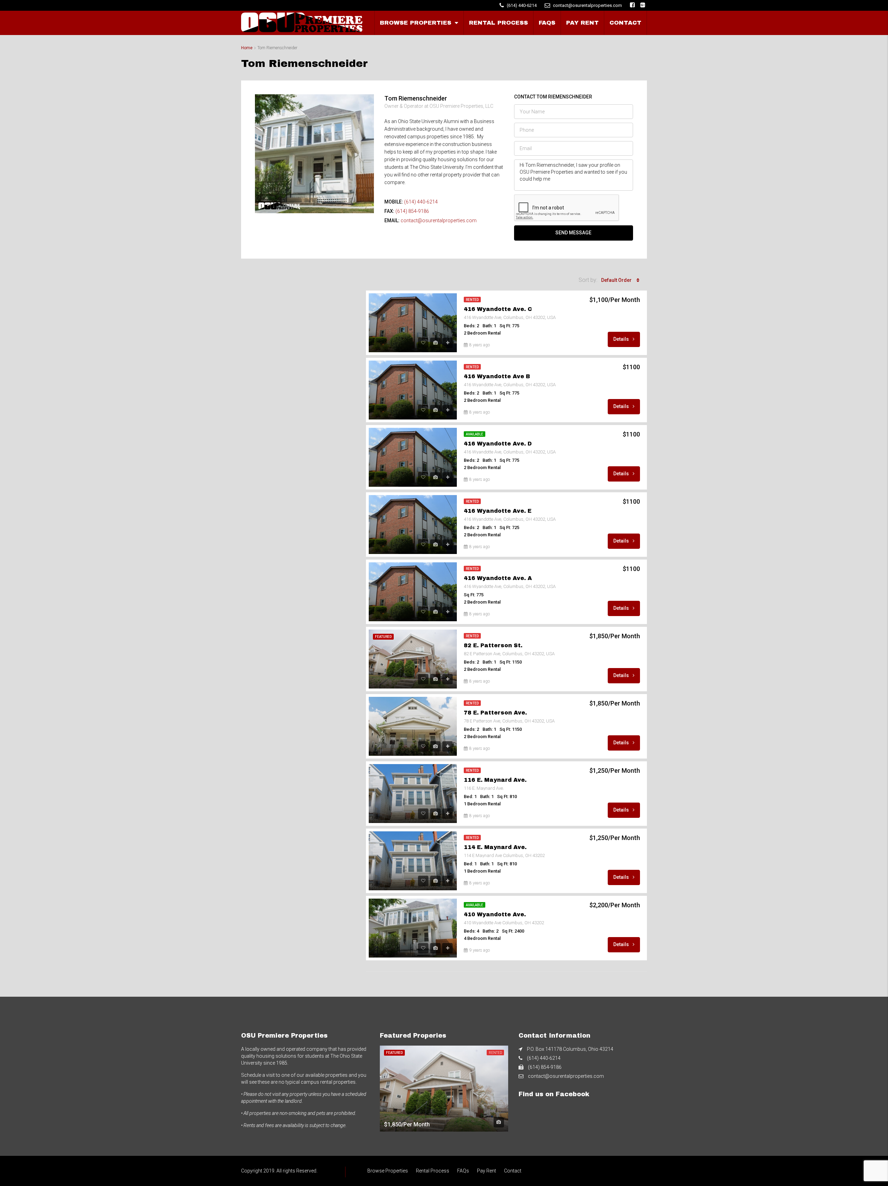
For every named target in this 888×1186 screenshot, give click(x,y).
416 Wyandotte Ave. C (498, 309)
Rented (472, 300)
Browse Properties (415, 22)
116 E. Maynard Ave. (495, 780)
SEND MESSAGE (573, 232)
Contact (625, 22)
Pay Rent (582, 22)
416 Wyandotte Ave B (497, 376)
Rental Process (498, 22)
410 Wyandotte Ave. (495, 914)
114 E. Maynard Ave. (495, 847)
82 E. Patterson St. (493, 645)
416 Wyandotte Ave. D (498, 444)
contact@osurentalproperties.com (439, 220)
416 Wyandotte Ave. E (497, 511)
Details (621, 339)
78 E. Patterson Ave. (495, 713)
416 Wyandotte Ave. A (498, 578)
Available (474, 434)
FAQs (547, 22)
